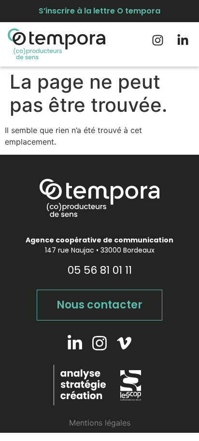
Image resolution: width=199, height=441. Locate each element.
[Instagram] (157, 40)
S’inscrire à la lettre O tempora (99, 10)
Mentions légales (99, 423)
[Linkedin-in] (182, 40)
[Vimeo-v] (124, 343)
